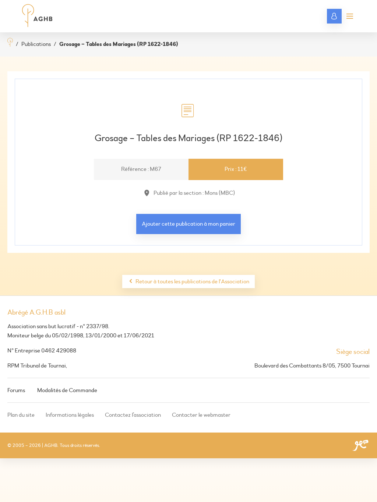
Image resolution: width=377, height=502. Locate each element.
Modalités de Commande (67, 390)
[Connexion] (334, 16)
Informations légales (70, 415)
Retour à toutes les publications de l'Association (192, 281)
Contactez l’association (133, 415)
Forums (16, 390)
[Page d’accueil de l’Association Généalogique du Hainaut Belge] (37, 16)
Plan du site (21, 415)
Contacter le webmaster (201, 415)
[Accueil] (10, 43)
